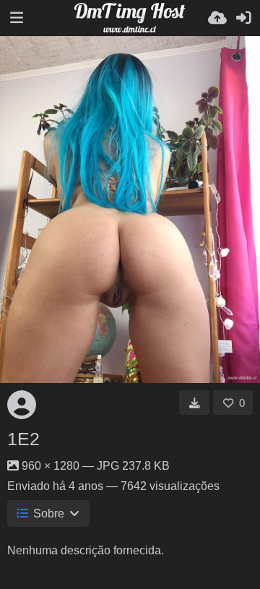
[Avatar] (21, 404)
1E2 (23, 439)
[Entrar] (243, 18)
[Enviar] (217, 18)
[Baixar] (194, 402)
